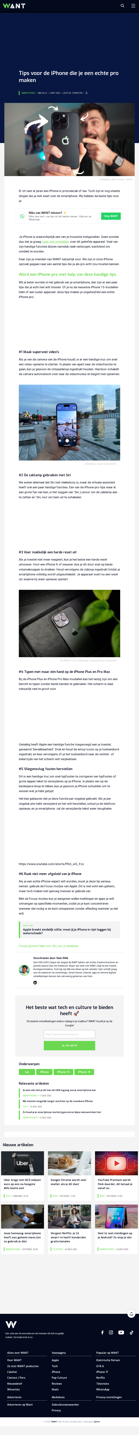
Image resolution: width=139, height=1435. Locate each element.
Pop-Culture (59, 1378)
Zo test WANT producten (23, 1366)
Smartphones (28, 93)
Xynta (97, 1421)
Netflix (100, 1378)
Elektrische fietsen (108, 1360)
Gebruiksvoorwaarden (65, 1404)
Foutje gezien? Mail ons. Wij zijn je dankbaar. (49, 946)
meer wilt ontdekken (55, 241)
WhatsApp (102, 1389)
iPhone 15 (84, 1072)
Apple (55, 1360)
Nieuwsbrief (14, 1384)
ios (27, 1072)
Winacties (13, 1389)
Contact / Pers (16, 1378)
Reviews (57, 1384)
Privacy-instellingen (109, 1397)
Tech (55, 1366)
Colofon (12, 1372)
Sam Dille (42, 93)
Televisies (102, 1384)
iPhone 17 (102, 1372)
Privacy (56, 1410)
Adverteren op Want (20, 1404)
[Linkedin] (35, 982)
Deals (55, 1389)
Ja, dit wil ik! (69, 1045)
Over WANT (14, 1360)
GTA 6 (100, 1366)
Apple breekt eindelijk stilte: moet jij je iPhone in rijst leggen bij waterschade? (67, 931)
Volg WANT (111, 216)
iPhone (44, 1072)
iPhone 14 (63, 1072)
